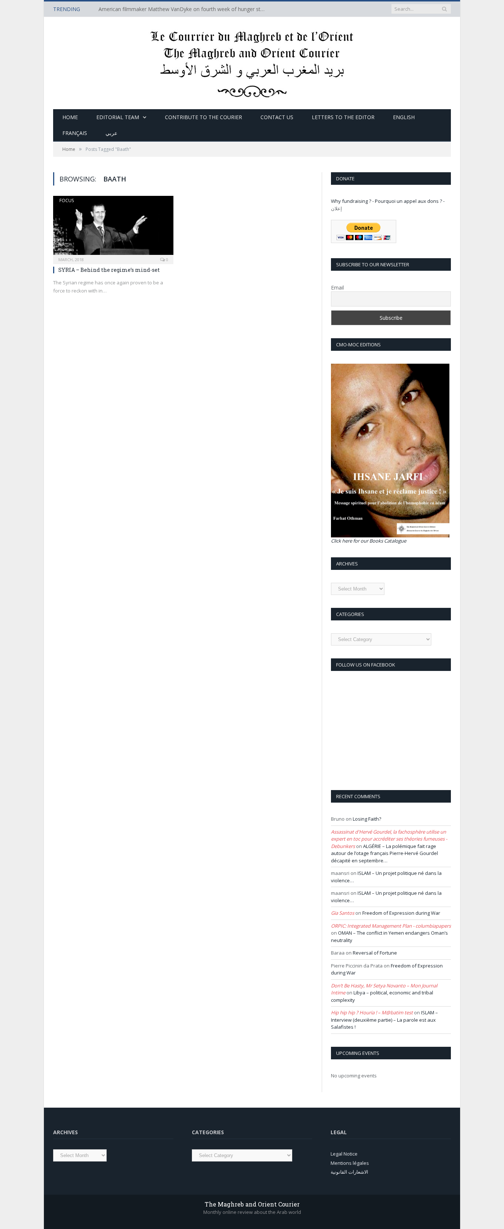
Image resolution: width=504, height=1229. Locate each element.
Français (74, 132)
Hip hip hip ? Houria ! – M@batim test (372, 1012)
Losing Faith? (367, 819)
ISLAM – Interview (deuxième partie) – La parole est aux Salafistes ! (384, 1019)
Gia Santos (342, 913)
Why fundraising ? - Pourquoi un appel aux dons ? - (388, 201)
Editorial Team (117, 117)
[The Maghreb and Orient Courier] (252, 61)
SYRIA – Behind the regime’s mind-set (109, 269)
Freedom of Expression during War (401, 913)
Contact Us (276, 117)
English (404, 117)
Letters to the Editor (343, 117)
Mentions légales (350, 1163)
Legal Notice (344, 1153)
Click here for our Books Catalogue (368, 540)
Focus (66, 200)
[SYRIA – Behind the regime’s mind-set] (113, 227)
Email (337, 287)
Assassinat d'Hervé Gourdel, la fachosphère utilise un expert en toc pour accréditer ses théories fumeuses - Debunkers (389, 838)
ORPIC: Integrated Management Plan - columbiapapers (391, 925)
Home (70, 117)
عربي (111, 132)
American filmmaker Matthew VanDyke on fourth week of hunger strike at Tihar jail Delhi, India (183, 9)
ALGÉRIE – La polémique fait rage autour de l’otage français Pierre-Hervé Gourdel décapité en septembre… (384, 853)
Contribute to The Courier (203, 117)
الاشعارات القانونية (349, 1172)
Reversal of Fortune (375, 952)
